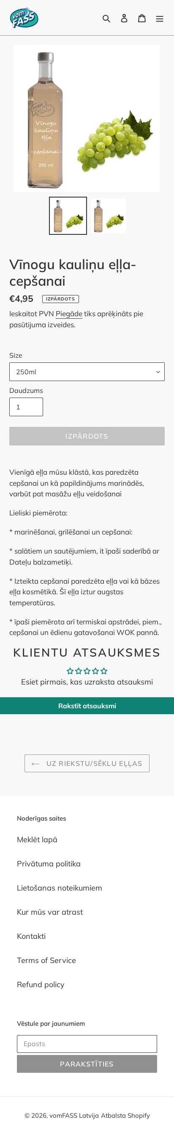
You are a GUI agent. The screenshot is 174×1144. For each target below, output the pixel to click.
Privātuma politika (49, 863)
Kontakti (31, 936)
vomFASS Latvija (74, 1115)
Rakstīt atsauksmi (87, 705)
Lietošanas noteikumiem (59, 888)
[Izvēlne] (160, 18)
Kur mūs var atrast (50, 912)
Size (15, 355)
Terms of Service (46, 960)
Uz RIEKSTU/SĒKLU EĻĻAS (93, 763)
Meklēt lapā (37, 839)
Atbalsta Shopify (125, 1115)
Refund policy (41, 984)
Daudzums (26, 390)
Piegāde (69, 313)
